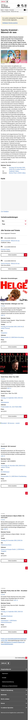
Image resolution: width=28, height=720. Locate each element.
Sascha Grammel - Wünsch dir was (10, 240)
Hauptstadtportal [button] (6, 669)
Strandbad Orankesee (7, 616)
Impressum (5, 673)
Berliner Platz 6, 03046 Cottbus (17, 173)
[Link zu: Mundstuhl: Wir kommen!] (14, 423)
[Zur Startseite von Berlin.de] (5, 664)
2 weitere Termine (20, 169)
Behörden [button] (4, 694)
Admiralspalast (5, 402)
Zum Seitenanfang (20, 657)
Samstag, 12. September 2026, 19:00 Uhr (12, 611)
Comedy (3, 305)
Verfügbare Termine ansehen (10, 23)
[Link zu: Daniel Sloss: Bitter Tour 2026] (14, 363)
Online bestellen (12, 254)
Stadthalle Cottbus (14, 171)
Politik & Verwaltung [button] (7, 690)
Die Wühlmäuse (5, 472)
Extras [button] (3, 703)
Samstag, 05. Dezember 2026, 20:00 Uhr (11, 540)
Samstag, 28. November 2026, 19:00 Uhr (12, 326)
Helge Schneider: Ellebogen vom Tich (12, 303)
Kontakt (4, 677)
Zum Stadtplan (5, 211)
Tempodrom (4, 333)
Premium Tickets (5, 249)
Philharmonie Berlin (6, 545)
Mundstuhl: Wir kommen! (8, 446)
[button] (25, 10)
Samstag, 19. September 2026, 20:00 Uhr (12, 398)
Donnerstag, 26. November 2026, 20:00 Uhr (12, 465)
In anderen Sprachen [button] (7, 707)
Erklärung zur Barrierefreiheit (9, 686)
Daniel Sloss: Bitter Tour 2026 (10, 377)
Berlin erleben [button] (5, 699)
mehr (2, 315)
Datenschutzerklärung (8, 681)
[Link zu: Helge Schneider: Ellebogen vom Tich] (14, 290)
